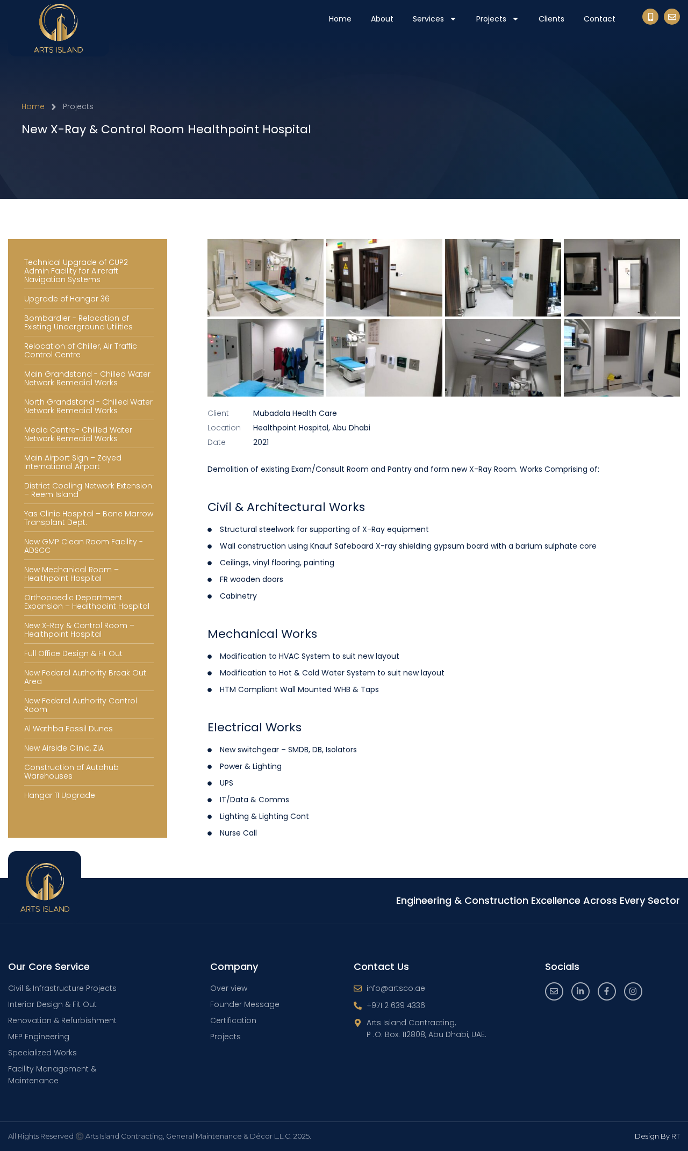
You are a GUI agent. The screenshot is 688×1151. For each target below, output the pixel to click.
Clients (551, 19)
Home (340, 19)
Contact (599, 19)
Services (428, 19)
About (382, 19)
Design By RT (657, 1136)
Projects (491, 19)
